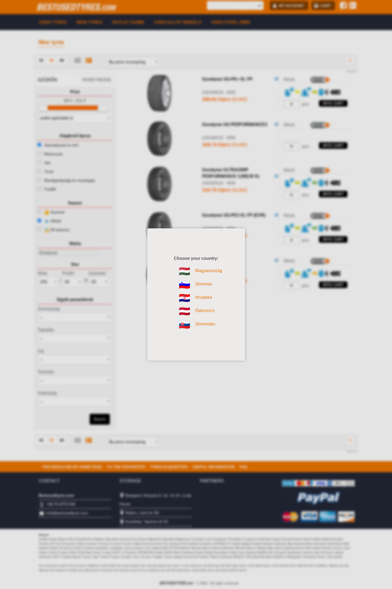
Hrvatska (184, 298)
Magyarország (184, 271)
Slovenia (184, 285)
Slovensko (184, 325)
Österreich (184, 311)
